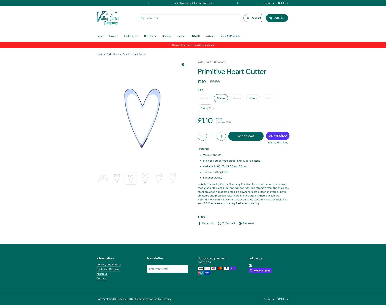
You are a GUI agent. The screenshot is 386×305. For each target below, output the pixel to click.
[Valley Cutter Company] (107, 18)
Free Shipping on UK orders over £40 (193, 3)
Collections (113, 54)
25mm (205, 98)
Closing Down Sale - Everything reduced (193, 45)
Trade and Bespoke (108, 269)
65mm (269, 98)
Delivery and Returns (108, 264)
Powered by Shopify (159, 299)
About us (102, 273)
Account (256, 17)
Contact (101, 278)
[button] (277, 18)
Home (99, 54)
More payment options (278, 142)
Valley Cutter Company (133, 299)
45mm (237, 98)
